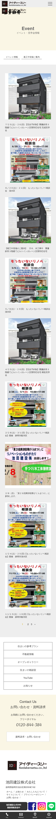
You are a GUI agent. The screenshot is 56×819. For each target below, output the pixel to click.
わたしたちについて (36, 791)
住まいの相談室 (28, 670)
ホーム (9, 791)
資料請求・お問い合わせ (28, 736)
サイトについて (13, 794)
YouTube (28, 677)
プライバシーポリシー (34, 794)
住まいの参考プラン (28, 646)
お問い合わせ (12, 797)
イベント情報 (12, 56)
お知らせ (28, 685)
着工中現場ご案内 (32, 56)
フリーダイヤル (28, 722)
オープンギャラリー (28, 662)
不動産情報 (28, 654)
